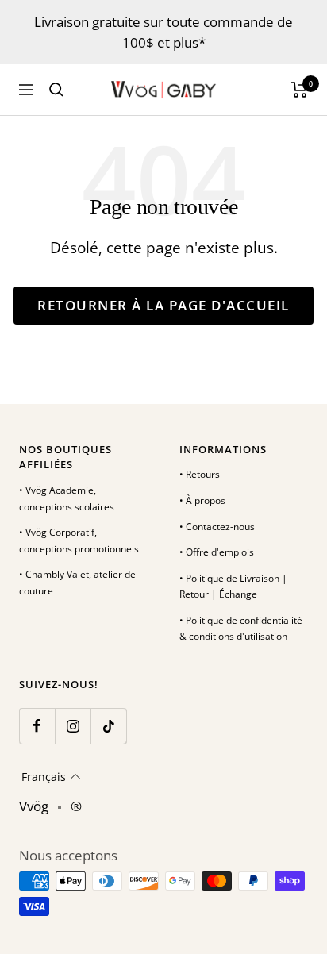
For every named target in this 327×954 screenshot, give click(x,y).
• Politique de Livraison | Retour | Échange (233, 586)
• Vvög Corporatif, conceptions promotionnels (79, 540)
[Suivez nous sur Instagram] (72, 726)
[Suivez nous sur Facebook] (37, 726)
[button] (51, 777)
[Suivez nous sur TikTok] (108, 726)
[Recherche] (56, 90)
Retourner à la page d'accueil (163, 305)
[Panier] (299, 90)
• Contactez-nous (217, 526)
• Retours (199, 474)
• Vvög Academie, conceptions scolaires (66, 498)
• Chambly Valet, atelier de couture (77, 582)
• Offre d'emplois (216, 552)
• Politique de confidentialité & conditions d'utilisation (240, 629)
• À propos (202, 500)
